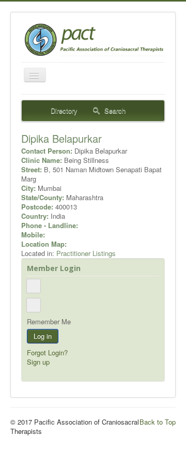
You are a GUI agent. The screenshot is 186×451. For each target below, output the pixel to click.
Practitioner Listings (86, 253)
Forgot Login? (47, 352)
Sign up (38, 362)
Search (114, 110)
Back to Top (158, 422)
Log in (43, 336)
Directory (63, 110)
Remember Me (49, 321)
